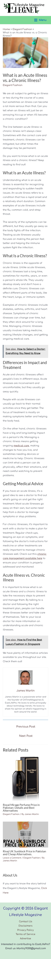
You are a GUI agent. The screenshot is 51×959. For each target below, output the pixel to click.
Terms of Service (25, 934)
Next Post (26, 735)
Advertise (25, 938)
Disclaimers (25, 926)
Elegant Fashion (12, 85)
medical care (21, 445)
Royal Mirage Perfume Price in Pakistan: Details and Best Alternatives (21, 807)
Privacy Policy (25, 930)
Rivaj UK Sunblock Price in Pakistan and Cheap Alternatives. (24, 852)
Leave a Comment (12, 858)
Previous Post (25, 726)
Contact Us (25, 921)
